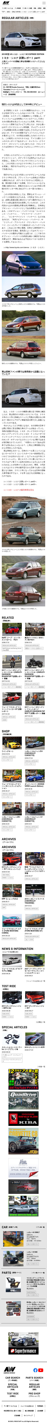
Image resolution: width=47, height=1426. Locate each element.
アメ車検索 (18, 8)
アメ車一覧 (41, 1227)
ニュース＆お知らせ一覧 (36, 981)
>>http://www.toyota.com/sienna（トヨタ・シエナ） (23, 247)
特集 (35, 8)
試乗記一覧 (41, 1022)
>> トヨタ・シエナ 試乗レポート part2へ (20, 481)
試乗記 (39, 8)
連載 (44, 8)
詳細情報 (12, 94)
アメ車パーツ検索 (27, 8)
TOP (3, 12)
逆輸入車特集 (16, 12)
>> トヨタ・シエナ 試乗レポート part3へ (20, 484)
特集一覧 (42, 1066)
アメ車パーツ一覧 (39, 1273)
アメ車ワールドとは (7, 8)
